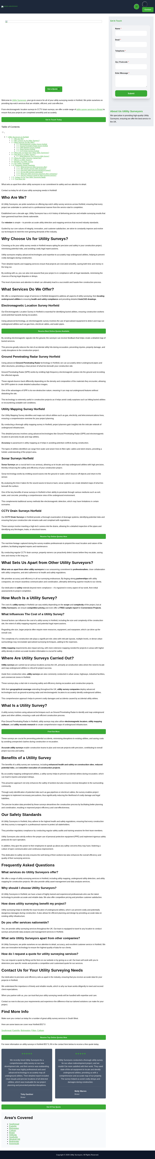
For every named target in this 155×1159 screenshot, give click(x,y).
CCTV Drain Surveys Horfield (29, 151)
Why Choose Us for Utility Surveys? (26, 141)
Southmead (6, 1030)
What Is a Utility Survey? (23, 160)
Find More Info (20, 179)
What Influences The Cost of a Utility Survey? (34, 156)
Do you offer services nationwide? (32, 172)
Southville (13, 1137)
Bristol (12, 1133)
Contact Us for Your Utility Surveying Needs (30, 177)
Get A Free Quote (54, 1107)
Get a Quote (52, 89)
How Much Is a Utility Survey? (24, 154)
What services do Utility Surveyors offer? (34, 167)
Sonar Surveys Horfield (27, 149)
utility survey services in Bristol (89, 109)
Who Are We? (19, 139)
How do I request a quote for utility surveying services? (38, 175)
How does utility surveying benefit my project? (36, 170)
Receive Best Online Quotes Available (53, 331)
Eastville (16, 1030)
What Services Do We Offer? (24, 142)
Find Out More (54, 732)
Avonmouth (14, 1144)
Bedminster (14, 1141)
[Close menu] (144, 4)
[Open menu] (136, 7)
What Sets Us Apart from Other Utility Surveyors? (31, 153)
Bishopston (25, 1030)
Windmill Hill (14, 1139)
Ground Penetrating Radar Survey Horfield (34, 146)
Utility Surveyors (19, 100)
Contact (148, 10)
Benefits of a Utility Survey (23, 162)
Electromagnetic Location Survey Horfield (33, 144)
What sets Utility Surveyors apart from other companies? (39, 174)
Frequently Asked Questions (25, 165)
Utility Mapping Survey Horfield (30, 147)
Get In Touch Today (54, 120)
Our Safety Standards (21, 163)
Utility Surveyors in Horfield (18, 137)
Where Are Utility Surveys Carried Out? (28, 158)
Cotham (40, 1030)
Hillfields (13, 1135)
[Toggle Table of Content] (3, 133)
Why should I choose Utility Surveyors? (33, 168)
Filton (33, 1030)
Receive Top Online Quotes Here (53, 536)
